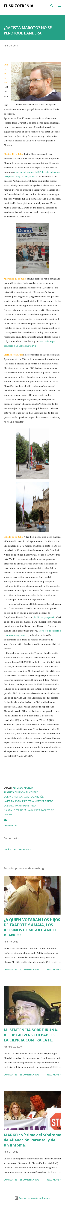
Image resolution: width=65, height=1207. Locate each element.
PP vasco (9, 814)
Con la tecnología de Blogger (34, 1197)
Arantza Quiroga (14, 792)
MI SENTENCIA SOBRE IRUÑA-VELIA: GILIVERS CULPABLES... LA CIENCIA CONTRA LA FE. (31, 1035)
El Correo (32, 792)
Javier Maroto (12, 801)
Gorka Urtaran (13, 796)
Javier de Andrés (33, 796)
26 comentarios (29, 1074)
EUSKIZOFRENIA (18, 5)
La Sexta (9, 805)
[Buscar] (52, 6)
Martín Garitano (25, 805)
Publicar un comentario (18, 849)
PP (52, 810)
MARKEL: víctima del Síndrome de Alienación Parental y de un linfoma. (32, 1140)
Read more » (54, 969)
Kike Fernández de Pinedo (37, 801)
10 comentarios (29, 969)
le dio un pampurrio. (45, 617)
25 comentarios (29, 1179)
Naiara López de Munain (18, 810)
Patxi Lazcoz (42, 810)
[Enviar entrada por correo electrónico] (6, 821)
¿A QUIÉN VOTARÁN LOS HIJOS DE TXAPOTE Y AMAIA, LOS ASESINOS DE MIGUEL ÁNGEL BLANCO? (32, 927)
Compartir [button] (10, 825)
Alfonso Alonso (23, 787)
